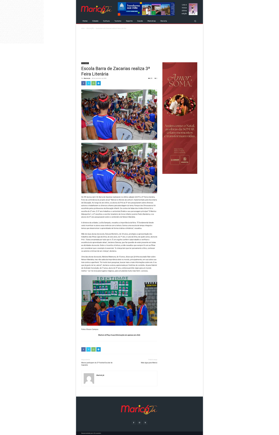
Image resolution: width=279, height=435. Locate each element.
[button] (195, 21)
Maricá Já (87, 78)
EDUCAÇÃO (90, 28)
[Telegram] (98, 83)
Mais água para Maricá (149, 363)
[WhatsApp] (93, 83)
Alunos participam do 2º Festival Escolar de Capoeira (96, 364)
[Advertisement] (139, 46)
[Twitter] (88, 83)
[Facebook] (83, 83)
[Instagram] (139, 422)
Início (83, 28)
